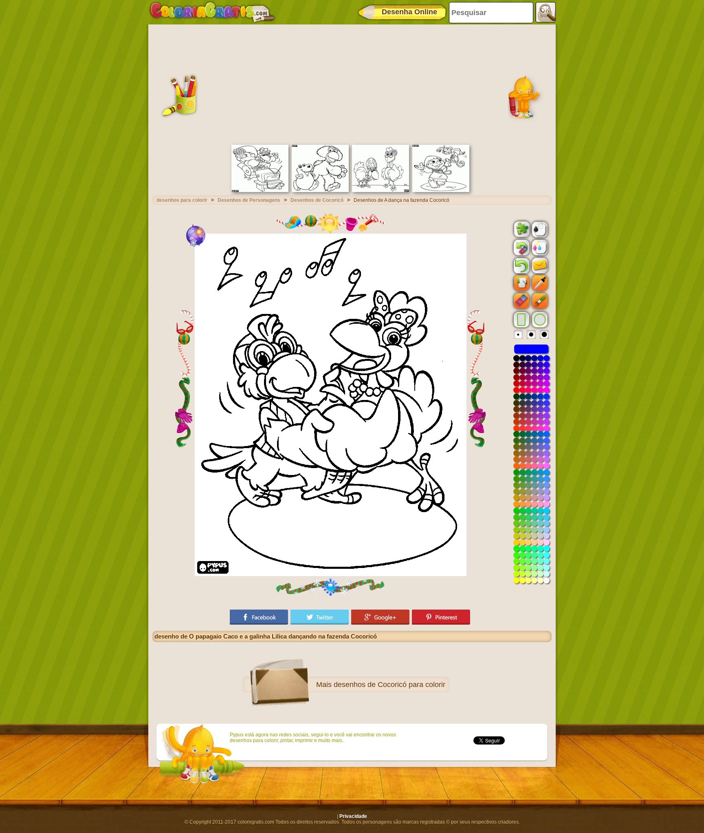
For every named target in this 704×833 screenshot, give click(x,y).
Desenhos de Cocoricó (316, 200)
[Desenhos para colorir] (212, 12)
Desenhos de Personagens (249, 200)
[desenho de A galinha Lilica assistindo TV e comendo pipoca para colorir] (259, 190)
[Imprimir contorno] (539, 228)
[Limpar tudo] (521, 247)
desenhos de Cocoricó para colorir (389, 685)
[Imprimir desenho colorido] (539, 247)
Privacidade (353, 816)
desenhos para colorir (181, 200)
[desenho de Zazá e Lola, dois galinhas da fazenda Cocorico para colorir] (380, 190)
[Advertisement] (352, 84)
